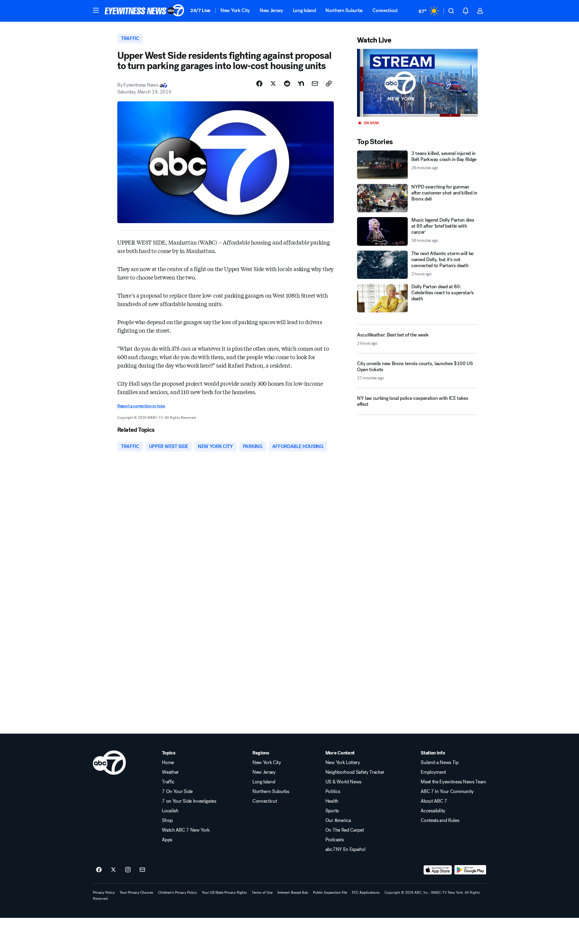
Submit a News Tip (440, 762)
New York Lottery (342, 762)
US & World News (343, 781)
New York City (235, 10)
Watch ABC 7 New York (186, 830)
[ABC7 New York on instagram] (128, 870)
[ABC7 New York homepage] (144, 10)
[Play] (417, 83)
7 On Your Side (177, 791)
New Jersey (271, 10)
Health (331, 801)
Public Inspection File (330, 892)
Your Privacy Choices (136, 892)
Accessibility (433, 810)
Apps (167, 839)
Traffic (168, 781)
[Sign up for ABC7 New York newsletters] (142, 870)
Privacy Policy (104, 892)
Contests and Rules (440, 820)
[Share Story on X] (273, 83)
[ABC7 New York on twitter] (113, 870)
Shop (167, 820)
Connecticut (384, 10)
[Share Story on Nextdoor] (301, 83)
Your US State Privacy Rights (224, 892)
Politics (332, 791)
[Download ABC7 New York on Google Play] (470, 870)
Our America (338, 820)
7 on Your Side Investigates (189, 801)
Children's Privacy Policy (177, 892)
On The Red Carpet (344, 830)
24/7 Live (200, 10)
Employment (433, 772)
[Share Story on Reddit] (287, 83)
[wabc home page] (109, 763)
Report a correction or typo (141, 406)
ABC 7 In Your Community (447, 791)
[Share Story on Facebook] (259, 83)
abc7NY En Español (345, 849)
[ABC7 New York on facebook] (99, 870)
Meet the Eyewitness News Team (453, 781)
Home (168, 762)
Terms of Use (262, 892)
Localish (170, 810)
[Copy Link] (329, 83)
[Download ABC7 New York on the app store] (437, 870)
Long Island (304, 10)
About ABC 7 (434, 801)
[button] (96, 10)
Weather (170, 772)
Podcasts (334, 839)
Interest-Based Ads (292, 892)
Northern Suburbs (344, 10)
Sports (332, 810)
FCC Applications (366, 892)
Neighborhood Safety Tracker (354, 772)
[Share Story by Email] (315, 83)
